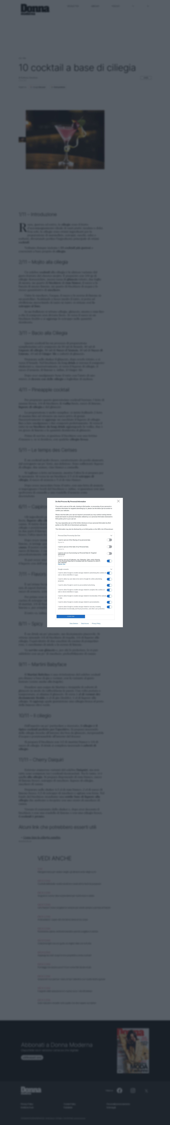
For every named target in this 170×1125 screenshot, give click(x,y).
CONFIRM (70, 616)
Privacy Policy (96, 623)
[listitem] (85, 536)
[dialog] (85, 562)
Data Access (85, 623)
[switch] (109, 540)
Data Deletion (74, 623)
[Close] (119, 502)
